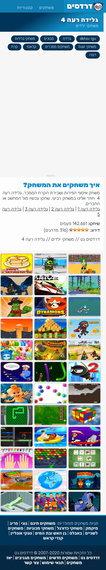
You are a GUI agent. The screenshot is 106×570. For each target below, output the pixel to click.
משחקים (46, 7)
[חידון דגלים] (50, 489)
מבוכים (49, 38)
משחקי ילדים (87, 25)
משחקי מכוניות (40, 528)
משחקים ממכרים (57, 47)
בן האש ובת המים (51, 533)
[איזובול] (17, 510)
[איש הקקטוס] (17, 315)
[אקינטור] (17, 380)
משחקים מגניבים (30, 557)
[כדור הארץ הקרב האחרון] (17, 445)
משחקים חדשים (63, 557)
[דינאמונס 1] (50, 315)
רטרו (92, 55)
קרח (14, 47)
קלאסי (31, 47)
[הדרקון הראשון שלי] (17, 294)
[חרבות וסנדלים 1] (84, 272)
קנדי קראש (53, 538)
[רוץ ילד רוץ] (84, 315)
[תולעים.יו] (50, 380)
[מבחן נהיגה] (50, 294)
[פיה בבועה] (84, 402)
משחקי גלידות (25, 38)
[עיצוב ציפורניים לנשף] (17, 467)
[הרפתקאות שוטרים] (17, 337)
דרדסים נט (90, 239)
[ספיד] (84, 467)
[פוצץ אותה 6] (17, 359)
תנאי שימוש (53, 562)
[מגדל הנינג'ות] (84, 337)
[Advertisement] (53, 121)
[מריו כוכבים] (50, 424)
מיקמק (92, 528)
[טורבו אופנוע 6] (50, 445)
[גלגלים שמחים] (17, 489)
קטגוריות (25, 7)
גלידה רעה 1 (89, 209)
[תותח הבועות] (50, 402)
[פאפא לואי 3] (84, 445)
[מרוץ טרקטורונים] (84, 359)
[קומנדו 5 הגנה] (50, 359)
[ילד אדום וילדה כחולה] (84, 489)
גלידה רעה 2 (62, 209)
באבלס (76, 533)
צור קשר (31, 562)
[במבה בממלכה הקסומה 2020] (17, 402)
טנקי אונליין (21, 533)
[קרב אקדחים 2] (50, 272)
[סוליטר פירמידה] (50, 337)
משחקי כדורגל (70, 528)
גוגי (24, 523)
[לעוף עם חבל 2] (84, 380)
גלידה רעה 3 (36, 209)
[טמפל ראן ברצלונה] (50, 510)
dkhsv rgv (88, 38)
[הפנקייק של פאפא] (17, 272)
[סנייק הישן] (17, 424)
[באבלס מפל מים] (50, 467)
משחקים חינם (42, 523)
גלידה (67, 38)
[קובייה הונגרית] (84, 424)
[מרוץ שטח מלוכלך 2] (84, 294)
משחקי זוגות (87, 47)
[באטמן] (84, 510)
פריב (14, 523)
